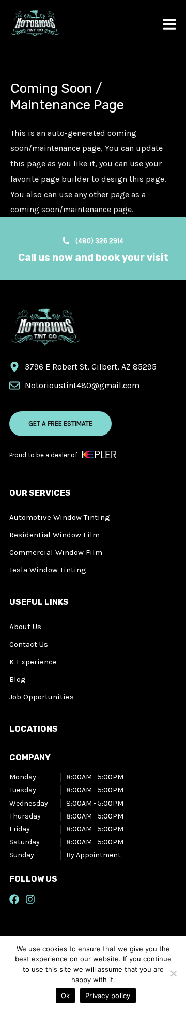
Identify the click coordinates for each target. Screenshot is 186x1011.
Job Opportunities (41, 696)
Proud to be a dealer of (43, 455)
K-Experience (33, 661)
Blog (17, 679)
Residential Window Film (54, 534)
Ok (65, 995)
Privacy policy (108, 995)
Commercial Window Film (55, 552)
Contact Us (28, 644)
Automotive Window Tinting (59, 517)
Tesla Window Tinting (47, 569)
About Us (25, 626)
